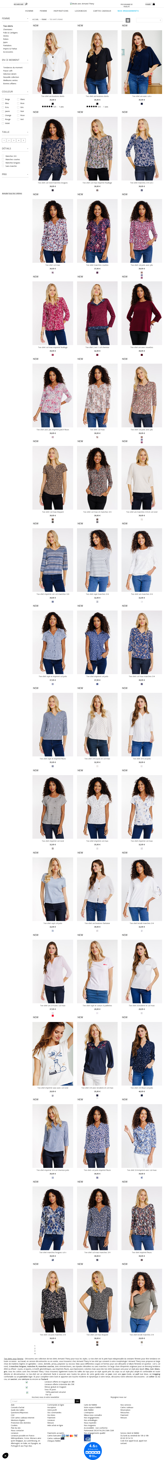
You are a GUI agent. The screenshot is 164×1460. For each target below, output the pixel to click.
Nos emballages (90, 1420)
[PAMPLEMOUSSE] (142, 272)
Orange (8, 115)
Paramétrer (16, 1447)
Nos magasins (90, 1425)
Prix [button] (4, 174)
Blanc (22, 99)
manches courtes (13, 159)
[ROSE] (53, 1013)
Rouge (8, 119)
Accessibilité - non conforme (95, 1428)
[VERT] (97, 1344)
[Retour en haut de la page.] (155, 1456)
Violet (7, 123)
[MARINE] (142, 103)
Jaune (7, 111)
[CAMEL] (97, 437)
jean (110, 1374)
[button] (15, 18)
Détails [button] (6, 148)
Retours (123, 1417)
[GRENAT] (97, 354)
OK (77, 1401)
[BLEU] (53, 190)
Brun (22, 103)
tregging (156, 1374)
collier (151, 1376)
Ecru (7, 107)
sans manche (11, 166)
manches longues (13, 163)
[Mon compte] (141, 4)
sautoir (14, 1379)
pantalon (23, 1376)
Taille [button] (5, 131)
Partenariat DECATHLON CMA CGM (99, 1430)
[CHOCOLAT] (53, 519)
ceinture (25, 1379)
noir (152, 1369)
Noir (22, 111)
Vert (22, 119)
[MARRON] (97, 519)
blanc (157, 1369)
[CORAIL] (142, 1259)
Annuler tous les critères (12, 193)
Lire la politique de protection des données (20, 1439)
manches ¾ (32, 1366)
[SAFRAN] (142, 684)
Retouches (124, 1412)
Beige (7, 99)
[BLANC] (53, 930)
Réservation (125, 1410)
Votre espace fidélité (92, 1407)
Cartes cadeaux (126, 1407)
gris (5, 1371)
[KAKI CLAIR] (97, 190)
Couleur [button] (7, 91)
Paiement (124, 1415)
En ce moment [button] (10, 59)
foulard (44, 1379)
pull (137, 1374)
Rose (22, 115)
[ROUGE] (53, 272)
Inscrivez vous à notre (45, 1397)
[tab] (15, 19)
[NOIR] (53, 103)
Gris (22, 107)
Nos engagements (91, 1417)
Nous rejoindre (90, 1423)
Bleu (7, 103)
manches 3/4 (11, 156)
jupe (124, 1374)
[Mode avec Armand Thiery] (82, 2)
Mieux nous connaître (93, 1415)
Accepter (43, 1447)
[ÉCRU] (142, 519)
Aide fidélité (89, 1410)
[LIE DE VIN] (97, 272)
